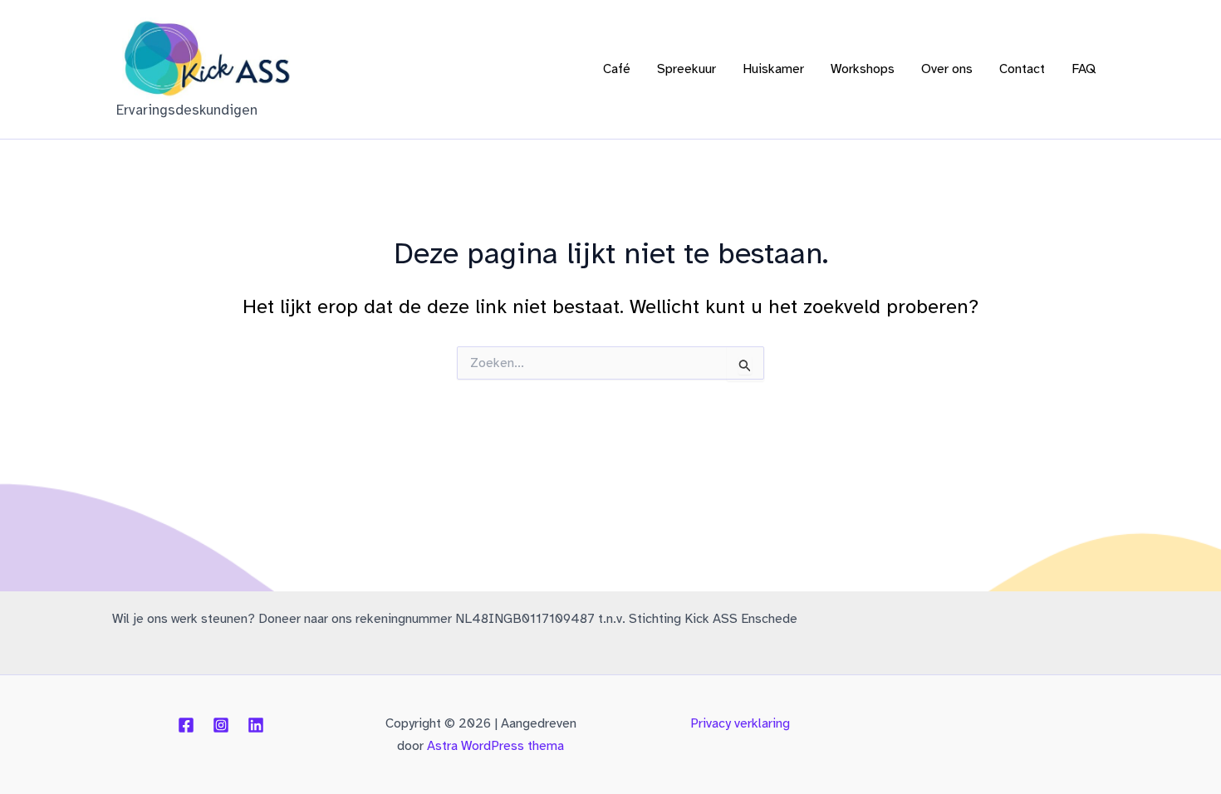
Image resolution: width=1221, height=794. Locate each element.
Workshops (863, 69)
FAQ (1083, 69)
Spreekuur (686, 69)
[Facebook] (186, 725)
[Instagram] (220, 725)
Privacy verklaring (740, 723)
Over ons (947, 69)
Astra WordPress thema (495, 746)
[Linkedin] (255, 725)
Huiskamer (773, 69)
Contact (1022, 69)
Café (616, 69)
